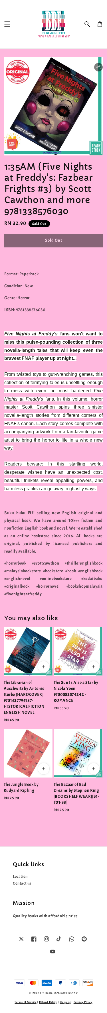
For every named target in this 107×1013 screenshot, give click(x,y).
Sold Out (53, 240)
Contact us (22, 883)
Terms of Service (25, 1002)
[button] (87, 24)
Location (20, 876)
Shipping (65, 1002)
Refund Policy (48, 1002)
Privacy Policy (83, 1002)
